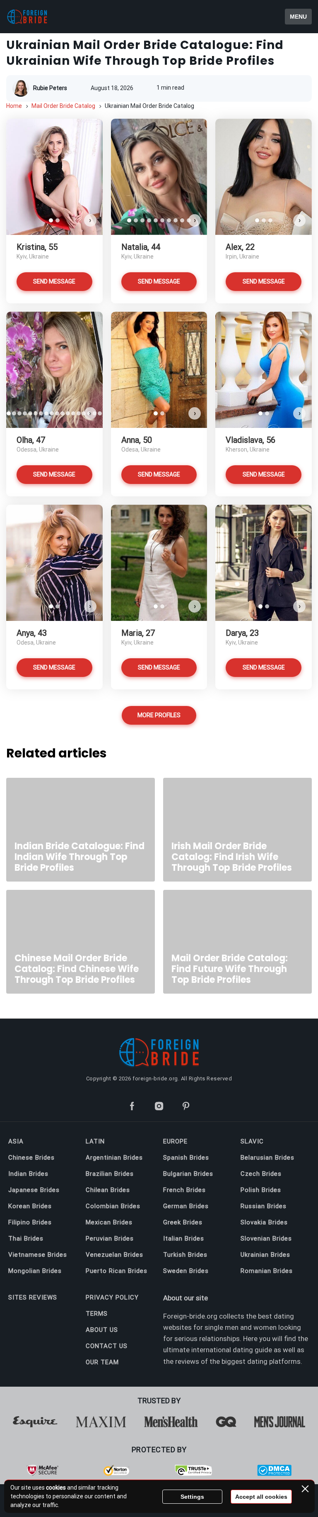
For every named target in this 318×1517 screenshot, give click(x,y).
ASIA (16, 1141)
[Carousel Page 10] (56, 413)
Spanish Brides (186, 1157)
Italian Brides (183, 1238)
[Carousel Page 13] (73, 413)
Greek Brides (182, 1222)
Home (14, 106)
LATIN (95, 1141)
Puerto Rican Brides (116, 1271)
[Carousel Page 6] (162, 220)
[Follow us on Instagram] (159, 1106)
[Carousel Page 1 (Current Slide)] (51, 220)
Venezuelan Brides (114, 1254)
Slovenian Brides (266, 1238)
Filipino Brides (30, 1222)
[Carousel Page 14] (78, 413)
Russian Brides (264, 1206)
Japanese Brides (34, 1190)
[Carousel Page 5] (156, 220)
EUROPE (175, 1141)
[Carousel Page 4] (149, 220)
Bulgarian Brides (188, 1173)
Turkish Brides (185, 1254)
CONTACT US (107, 1346)
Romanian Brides (267, 1271)
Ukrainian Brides (265, 1254)
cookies (56, 1487)
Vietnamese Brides (37, 1254)
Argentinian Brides (114, 1157)
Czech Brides (261, 1173)
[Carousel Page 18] (100, 413)
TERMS (97, 1313)
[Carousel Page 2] (57, 220)
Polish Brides (261, 1190)
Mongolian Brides (35, 1271)
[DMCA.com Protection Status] (274, 1474)
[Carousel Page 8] (175, 220)
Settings (192, 1496)
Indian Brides (28, 1173)
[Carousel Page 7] (169, 220)
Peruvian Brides (110, 1238)
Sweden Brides (186, 1271)
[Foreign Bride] (41, 16)
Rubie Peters (50, 88)
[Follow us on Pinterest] (186, 1106)
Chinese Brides (31, 1157)
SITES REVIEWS (32, 1297)
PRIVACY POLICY (112, 1297)
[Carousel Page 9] (182, 220)
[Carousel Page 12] (67, 413)
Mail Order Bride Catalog (63, 106)
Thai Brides (25, 1238)
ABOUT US (102, 1330)
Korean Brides (30, 1206)
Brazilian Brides (110, 1173)
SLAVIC (252, 1141)
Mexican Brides (109, 1222)
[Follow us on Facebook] (132, 1106)
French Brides (184, 1190)
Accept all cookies (261, 1496)
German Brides (186, 1206)
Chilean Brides (108, 1190)
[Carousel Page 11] (62, 413)
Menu (298, 16)
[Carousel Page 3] (142, 220)
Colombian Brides (113, 1206)
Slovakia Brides (264, 1222)
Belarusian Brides (267, 1157)
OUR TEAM (102, 1362)
